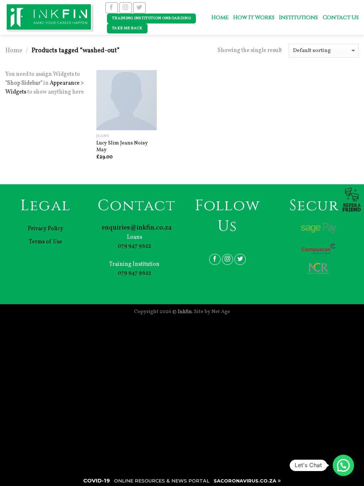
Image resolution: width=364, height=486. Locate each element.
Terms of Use (45, 242)
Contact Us (341, 17)
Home (220, 17)
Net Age (221, 311)
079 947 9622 (134, 246)
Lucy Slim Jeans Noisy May (122, 146)
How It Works (253, 17)
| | (182, 480)
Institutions (298, 17)
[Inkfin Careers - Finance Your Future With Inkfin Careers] (49, 17)
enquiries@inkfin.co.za (137, 227)
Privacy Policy (45, 229)
